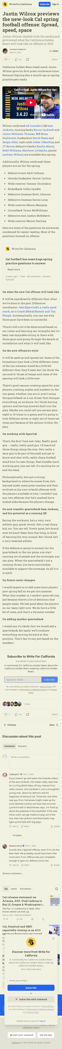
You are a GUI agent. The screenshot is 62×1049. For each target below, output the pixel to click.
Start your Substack (23, 1035)
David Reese (40, 138)
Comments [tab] (9, 746)
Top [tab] (6, 888)
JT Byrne (8, 146)
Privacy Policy (33, 1012)
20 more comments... (12, 873)
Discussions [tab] (25, 888)
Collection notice (31, 1027)
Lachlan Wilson (12, 154)
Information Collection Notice (40, 1009)
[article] (31, 908)
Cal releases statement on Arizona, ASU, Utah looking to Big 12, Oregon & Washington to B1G (23, 900)
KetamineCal (15, 845)
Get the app (46, 1035)
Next (52, 725)
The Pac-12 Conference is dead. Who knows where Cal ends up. (21, 910)
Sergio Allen (10, 142)
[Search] (57, 889)
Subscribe (44, 4)
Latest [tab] (14, 888)
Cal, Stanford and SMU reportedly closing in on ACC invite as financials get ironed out (22, 930)
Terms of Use (47, 1006)
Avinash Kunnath (18, 49)
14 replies (17, 835)
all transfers (33, 125)
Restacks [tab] (22, 746)
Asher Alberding (43, 142)
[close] (53, 938)
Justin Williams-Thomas (18, 134)
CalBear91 (14, 774)
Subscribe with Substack (33, 999)
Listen (55, 51)
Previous (12, 725)
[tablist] (15, 746)
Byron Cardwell (44, 130)
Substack (16, 1042)
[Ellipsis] (58, 774)
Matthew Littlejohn (34, 150)
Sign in (55, 4)
